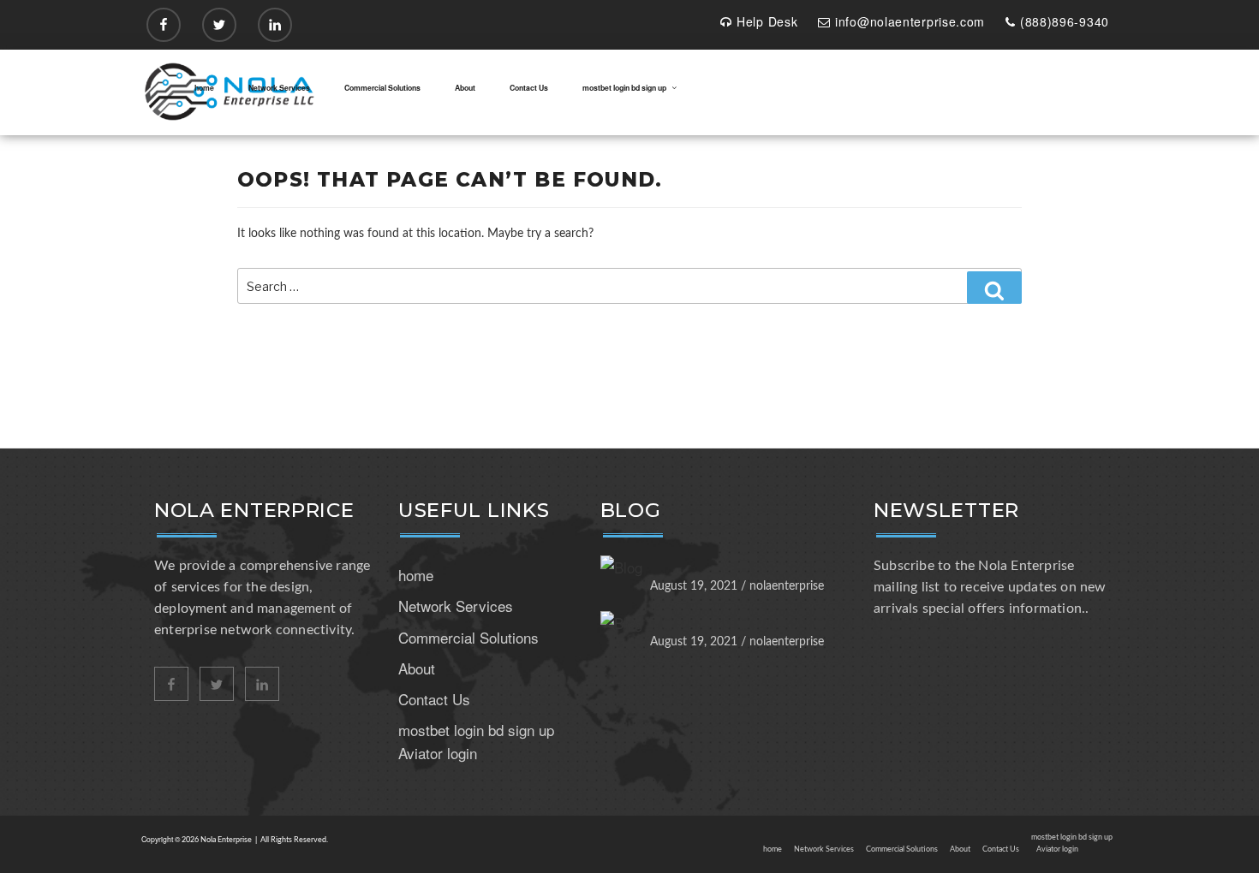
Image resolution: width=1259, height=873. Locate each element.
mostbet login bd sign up (624, 87)
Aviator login (437, 752)
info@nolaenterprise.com (910, 21)
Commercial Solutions (382, 87)
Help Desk (767, 21)
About (465, 87)
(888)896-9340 (1064, 21)
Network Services (279, 87)
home (204, 87)
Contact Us (529, 87)
